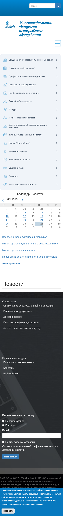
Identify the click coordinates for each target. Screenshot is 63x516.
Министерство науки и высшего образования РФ (30, 243)
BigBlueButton (11, 373)
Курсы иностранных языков (19, 362)
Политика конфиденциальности (21, 322)
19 (24, 220)
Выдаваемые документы (17, 311)
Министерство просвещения (18, 250)
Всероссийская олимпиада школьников (24, 237)
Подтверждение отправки (20, 442)
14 (41, 216)
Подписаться (10, 456)
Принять (8, 511)
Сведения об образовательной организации (28, 305)
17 (7, 220)
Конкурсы (8, 368)
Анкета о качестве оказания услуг (22, 328)
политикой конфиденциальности (37, 446)
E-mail (5, 430)
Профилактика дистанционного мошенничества (29, 256)
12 (24, 216)
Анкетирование (11, 263)
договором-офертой (13, 450)
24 (7, 223)
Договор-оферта (12, 317)
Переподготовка (14, 421)
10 (7, 216)
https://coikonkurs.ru (15, 490)
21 (41, 220)
